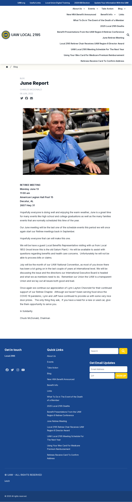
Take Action (107, 8)
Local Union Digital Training (57, 3)
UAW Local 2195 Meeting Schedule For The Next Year (97, 49)
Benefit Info (107, 14)
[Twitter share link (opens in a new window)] (22, 98)
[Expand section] (84, 9)
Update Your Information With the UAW (111, 3)
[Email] (31, 98)
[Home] (7, 67)
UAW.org (21, 3)
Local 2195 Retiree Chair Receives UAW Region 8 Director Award (92, 43)
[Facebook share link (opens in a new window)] (26, 98)
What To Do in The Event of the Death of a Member (98, 20)
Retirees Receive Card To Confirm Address (102, 61)
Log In (7, 481)
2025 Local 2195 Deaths (112, 26)
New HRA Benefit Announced (81, 14)
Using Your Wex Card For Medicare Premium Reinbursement (94, 55)
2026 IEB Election (82, 3)
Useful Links (35, 3)
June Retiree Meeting (113, 38)
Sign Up (121, 375)
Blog (120, 8)
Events (91, 8)
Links (121, 14)
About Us (77, 8)
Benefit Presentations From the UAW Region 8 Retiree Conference (90, 32)
